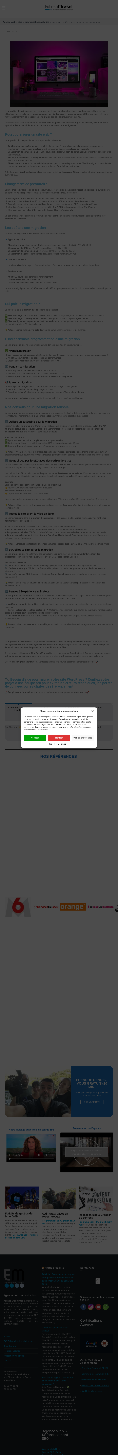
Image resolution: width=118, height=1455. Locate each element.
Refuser (59, 738)
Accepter (35, 738)
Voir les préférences (82, 738)
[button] (92, 711)
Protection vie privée (57, 744)
